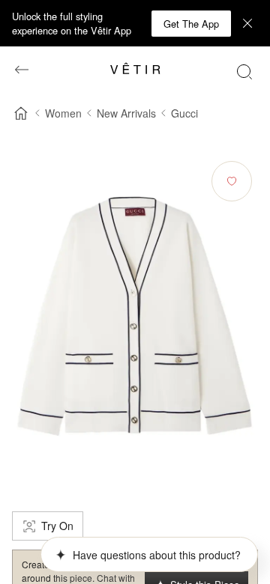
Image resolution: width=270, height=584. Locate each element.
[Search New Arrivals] (245, 71)
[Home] (21, 113)
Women (63, 113)
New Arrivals (126, 113)
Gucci (184, 113)
